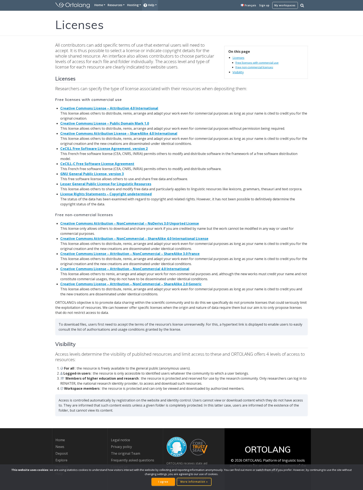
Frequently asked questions (132, 460)
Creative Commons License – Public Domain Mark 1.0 (104, 123)
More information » (194, 481)
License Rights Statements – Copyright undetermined (106, 194)
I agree (163, 481)
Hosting (133, 5)
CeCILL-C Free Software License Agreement (97, 163)
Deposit (61, 453)
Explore (61, 460)
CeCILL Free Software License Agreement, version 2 (104, 148)
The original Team (125, 453)
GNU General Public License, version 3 (92, 174)
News (59, 446)
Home (98, 5)
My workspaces (285, 5)
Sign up (264, 5)
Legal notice (120, 440)
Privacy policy (121, 446)
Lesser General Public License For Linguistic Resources (105, 184)
